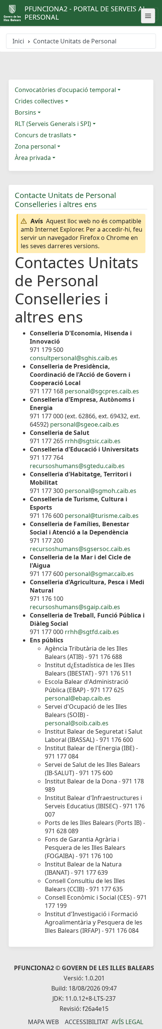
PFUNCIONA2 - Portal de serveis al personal (85, 13)
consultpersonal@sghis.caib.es (74, 358)
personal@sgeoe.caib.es (84, 424)
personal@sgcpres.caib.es (102, 391)
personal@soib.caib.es (77, 723)
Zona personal (35, 146)
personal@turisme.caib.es (102, 515)
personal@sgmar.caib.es (99, 574)
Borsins (25, 112)
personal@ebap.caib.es (78, 698)
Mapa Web (43, 1022)
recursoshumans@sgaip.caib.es (75, 607)
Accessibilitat (87, 1022)
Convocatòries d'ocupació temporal (65, 90)
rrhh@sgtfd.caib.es (92, 632)
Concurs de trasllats (43, 135)
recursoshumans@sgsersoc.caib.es (80, 549)
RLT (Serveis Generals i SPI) (53, 124)
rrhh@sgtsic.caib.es (93, 441)
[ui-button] (148, 15)
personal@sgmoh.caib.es (100, 491)
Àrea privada (33, 158)
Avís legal (127, 1022)
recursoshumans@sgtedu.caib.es (77, 466)
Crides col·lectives (39, 101)
